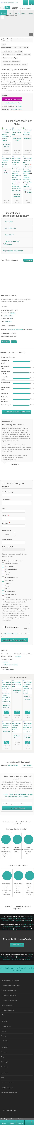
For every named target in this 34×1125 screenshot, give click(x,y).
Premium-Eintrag (30, 123)
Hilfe (2, 1015)
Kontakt (14, 341)
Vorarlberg (28, 920)
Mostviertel (19, 329)
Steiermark (5, 920)
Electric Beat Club (17, 139)
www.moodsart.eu (16, 109)
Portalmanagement (7, 1087)
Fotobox (7, 597)
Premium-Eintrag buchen (10, 1000)
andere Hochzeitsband (11, 563)
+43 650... (11, 106)
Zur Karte (5, 662)
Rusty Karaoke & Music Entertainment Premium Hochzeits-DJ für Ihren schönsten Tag (6, 707)
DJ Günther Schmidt (6, 145)
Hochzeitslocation (10, 566)
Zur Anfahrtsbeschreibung (10, 664)
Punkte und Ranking (7, 1005)
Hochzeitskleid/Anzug (11, 577)
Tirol (11, 920)
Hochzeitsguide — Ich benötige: (12, 560)
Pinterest (3, 1052)
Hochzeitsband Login (9, 1110)
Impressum (4, 1073)
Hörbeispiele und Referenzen (11, 242)
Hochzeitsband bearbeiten (9, 1092)
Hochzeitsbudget (7, 546)
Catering (7, 572)
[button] (17, 26)
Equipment (9, 235)
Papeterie (8, 583)
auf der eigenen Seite (18, 888)
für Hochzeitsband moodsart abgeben (5, 852)
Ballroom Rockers (6, 172)
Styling (7, 586)
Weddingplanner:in (10, 594)
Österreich (8, 321)
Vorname (5, 515)
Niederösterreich (22, 918)
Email (4, 508)
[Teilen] (27, 1122)
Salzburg (3, 918)
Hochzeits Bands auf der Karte (10, 980)
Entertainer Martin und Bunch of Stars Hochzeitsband (17, 195)
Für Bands (4, 1021)
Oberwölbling (9, 316)
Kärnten (30, 918)
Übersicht (3, 13)
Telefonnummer (7, 539)
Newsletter (4, 1066)
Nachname (5, 523)
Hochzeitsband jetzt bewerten (17, 412)
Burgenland (17, 920)
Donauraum (11, 329)
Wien (11, 318)
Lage (10, 13)
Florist (6, 574)
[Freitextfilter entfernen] (25, 3)
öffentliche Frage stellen (17, 808)
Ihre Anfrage (6, 499)
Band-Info (9, 222)
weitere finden (17, 849)
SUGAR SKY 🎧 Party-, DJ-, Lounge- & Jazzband (27, 191)
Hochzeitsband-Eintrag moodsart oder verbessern (6, 889)
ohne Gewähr (13, 765)
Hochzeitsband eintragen (8, 995)
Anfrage (31, 13)
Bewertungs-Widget (8, 1010)
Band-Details (10, 228)
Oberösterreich (11, 918)
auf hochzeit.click (17, 945)
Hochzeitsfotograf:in (11, 569)
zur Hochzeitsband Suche (2, 7)
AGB (2, 1078)
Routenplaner (29, 260)
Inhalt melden (27, 765)
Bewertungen (24, 13)
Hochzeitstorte (9, 580)
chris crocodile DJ (27, 737)
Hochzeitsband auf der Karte (12, 103)
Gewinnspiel (4, 1062)
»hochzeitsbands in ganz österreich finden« (17, 969)
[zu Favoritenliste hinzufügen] (2, 17)
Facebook (4, 1047)
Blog (2, 1057)
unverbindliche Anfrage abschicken (14, 640)
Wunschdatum (6, 530)
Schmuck (7, 588)
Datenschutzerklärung (10, 633)
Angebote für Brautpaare (13, 251)
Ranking (3, 1031)
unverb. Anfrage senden (13, 99)
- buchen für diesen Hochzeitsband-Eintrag (29, 889)
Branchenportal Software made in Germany (12, 1120)
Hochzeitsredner (10, 591)
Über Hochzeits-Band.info (8, 990)
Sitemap (3, 1036)
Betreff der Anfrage (8, 492)
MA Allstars (27, 138)
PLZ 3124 (12, 313)
